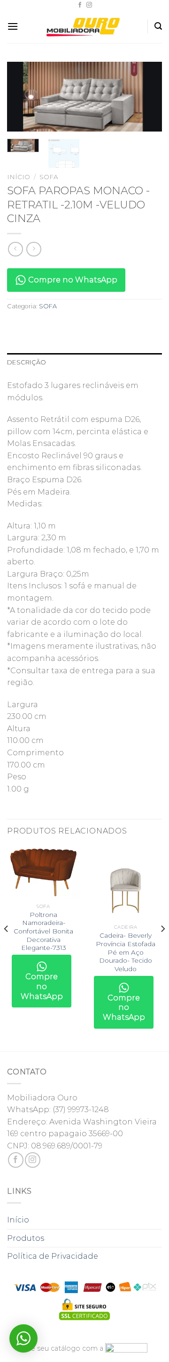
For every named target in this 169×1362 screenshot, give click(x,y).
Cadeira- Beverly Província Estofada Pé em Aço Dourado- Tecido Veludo (125, 952)
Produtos (25, 1238)
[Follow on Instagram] (89, 5)
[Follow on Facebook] (80, 5)
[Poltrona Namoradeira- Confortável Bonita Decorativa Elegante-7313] (43, 872)
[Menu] (12, 26)
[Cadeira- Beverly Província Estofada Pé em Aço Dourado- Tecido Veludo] (125, 882)
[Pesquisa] (158, 26)
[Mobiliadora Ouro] (84, 26)
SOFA (48, 177)
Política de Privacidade (52, 1256)
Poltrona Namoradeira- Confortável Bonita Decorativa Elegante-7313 (43, 931)
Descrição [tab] (26, 362)
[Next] (146, 99)
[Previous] (22, 99)
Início (18, 177)
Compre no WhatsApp (71, 279)
